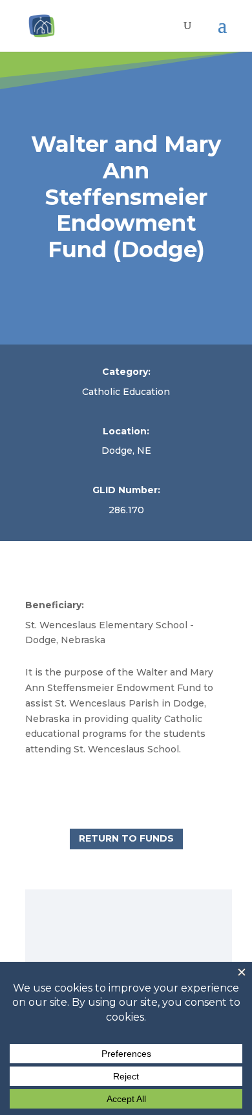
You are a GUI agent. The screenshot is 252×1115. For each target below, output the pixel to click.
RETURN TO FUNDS (126, 838)
